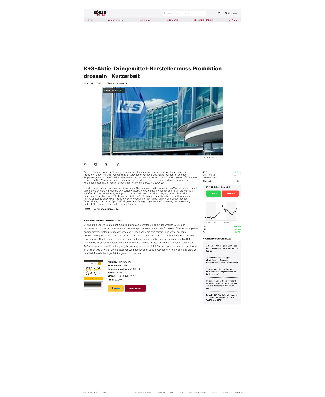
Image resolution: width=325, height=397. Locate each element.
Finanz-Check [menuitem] (145, 20)
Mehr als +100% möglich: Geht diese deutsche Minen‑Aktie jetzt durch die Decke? (222, 248)
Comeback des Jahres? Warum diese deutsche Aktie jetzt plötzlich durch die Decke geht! (222, 271)
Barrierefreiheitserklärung (143, 392)
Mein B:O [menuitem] (233, 20)
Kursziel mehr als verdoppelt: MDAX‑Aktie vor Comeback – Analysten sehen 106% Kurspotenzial (222, 259)
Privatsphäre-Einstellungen (197, 392)
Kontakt (214, 392)
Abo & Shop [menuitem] (173, 20)
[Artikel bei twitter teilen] (117, 164)
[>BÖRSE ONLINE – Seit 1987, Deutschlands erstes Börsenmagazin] (100, 13)
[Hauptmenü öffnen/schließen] (89, 13)
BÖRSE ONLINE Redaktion (108, 209)
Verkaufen (230, 194)
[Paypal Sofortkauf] (116, 288)
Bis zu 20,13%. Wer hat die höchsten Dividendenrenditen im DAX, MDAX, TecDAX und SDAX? (221, 297)
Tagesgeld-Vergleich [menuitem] (204, 20)
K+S (90, 172)
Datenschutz (161, 392)
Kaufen (214, 194)
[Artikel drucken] (96, 164)
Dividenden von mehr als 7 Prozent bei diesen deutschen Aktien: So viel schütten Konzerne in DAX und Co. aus (221, 284)
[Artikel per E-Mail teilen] (85, 164)
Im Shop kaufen (135, 288)
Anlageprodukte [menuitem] (115, 20)
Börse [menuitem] (90, 20)
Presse (181, 392)
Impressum (225, 392)
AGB (171, 392)
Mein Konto (232, 13)
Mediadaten (238, 392)
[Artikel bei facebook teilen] (107, 164)
